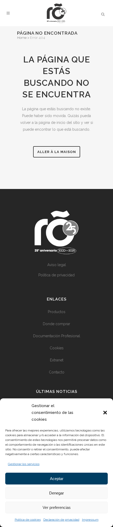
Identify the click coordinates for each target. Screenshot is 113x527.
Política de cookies (28, 519)
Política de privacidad (56, 275)
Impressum (90, 519)
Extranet (56, 360)
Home (22, 38)
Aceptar (56, 478)
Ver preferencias (57, 507)
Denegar (56, 493)
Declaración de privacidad (61, 519)
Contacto (56, 372)
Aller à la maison (56, 152)
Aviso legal (56, 265)
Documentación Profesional (56, 336)
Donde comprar (56, 324)
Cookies (57, 348)
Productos (56, 312)
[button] (105, 412)
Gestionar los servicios (23, 464)
